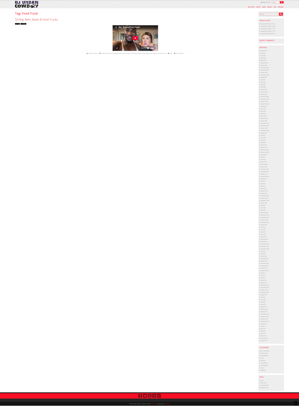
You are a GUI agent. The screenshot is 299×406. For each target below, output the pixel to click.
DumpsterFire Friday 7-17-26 (268, 28)
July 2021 (263, 181)
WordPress (167, 403)
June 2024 (263, 108)
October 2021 (264, 174)
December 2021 (265, 169)
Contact (258, 7)
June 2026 (263, 55)
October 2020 (264, 198)
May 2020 (263, 210)
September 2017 (265, 270)
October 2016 (264, 290)
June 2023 (263, 137)
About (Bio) (251, 7)
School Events (264, 363)
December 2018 (265, 244)
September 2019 (265, 222)
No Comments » (180, 53)
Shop (274, 7)
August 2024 (264, 106)
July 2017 (263, 273)
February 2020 (264, 212)
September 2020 (265, 200)
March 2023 (264, 145)
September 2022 (265, 152)
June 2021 (263, 183)
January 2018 (264, 261)
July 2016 (263, 297)
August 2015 (264, 323)
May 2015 (263, 331)
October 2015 (264, 319)
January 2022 (264, 166)
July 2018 (263, 251)
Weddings (263, 370)
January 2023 (264, 147)
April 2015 (263, 333)
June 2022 (263, 159)
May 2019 (263, 232)
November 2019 (265, 217)
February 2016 (264, 309)
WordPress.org (264, 387)
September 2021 (265, 176)
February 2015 (264, 338)
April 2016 (263, 304)
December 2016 (265, 285)
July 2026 (263, 53)
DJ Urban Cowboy (93, 53)
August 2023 (264, 133)
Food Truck (121, 53)
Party (161, 53)
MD (144, 53)
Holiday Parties (264, 355)
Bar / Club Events (265, 351)
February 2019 (264, 239)
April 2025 (263, 87)
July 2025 (263, 79)
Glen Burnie (134, 53)
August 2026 (264, 51)
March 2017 (264, 280)
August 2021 (264, 179)
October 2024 (264, 101)
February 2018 (264, 258)
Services (269, 7)
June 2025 (263, 82)
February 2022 (264, 164)
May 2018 (263, 253)
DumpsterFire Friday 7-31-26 (268, 26)
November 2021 (265, 171)
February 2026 (264, 63)
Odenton (154, 53)
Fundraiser (128, 53)
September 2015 (265, 321)
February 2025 (264, 92)
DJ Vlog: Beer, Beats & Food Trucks (36, 19)
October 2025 (264, 72)
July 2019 (263, 227)
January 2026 (264, 65)
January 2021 (264, 193)
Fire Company (114, 53)
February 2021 (264, 191)
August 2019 (264, 224)
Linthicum (140, 53)
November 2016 (265, 287)
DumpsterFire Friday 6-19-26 (268, 33)
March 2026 (264, 60)
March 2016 (264, 307)
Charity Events (264, 353)
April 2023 (263, 142)
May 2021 (263, 186)
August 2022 (264, 154)
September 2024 (265, 104)
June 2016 (263, 299)
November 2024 (265, 99)
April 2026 (263, 58)
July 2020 (263, 205)
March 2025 (264, 89)
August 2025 (264, 77)
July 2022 (263, 157)
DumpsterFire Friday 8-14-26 (268, 24)
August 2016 (264, 294)
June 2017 (263, 275)
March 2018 (264, 256)
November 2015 (265, 316)
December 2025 (265, 67)
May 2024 (263, 111)
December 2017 (265, 263)
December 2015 (265, 314)
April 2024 (263, 113)
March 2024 (264, 116)
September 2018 (265, 249)
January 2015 (264, 340)
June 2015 (263, 328)
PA (158, 53)
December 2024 (265, 96)
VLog (164, 53)
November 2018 (265, 246)
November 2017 (265, 266)
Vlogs (170, 53)
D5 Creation (154, 403)
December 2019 (265, 215)
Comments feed (265, 385)
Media (264, 7)
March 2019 (264, 237)
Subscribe (280, 7)
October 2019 (264, 220)
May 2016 (263, 302)
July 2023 (263, 135)
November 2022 (265, 150)
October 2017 (264, 268)
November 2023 (265, 125)
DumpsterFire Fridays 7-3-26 (268, 31)
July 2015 (263, 326)
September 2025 (265, 75)
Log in (262, 380)
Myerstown (149, 53)
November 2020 (265, 195)
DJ (109, 53)
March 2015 (264, 336)
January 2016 (264, 311)
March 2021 (264, 188)
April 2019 (263, 234)
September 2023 (265, 130)
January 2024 (264, 121)
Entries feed (264, 383)
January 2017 (264, 282)
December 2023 (265, 123)
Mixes (262, 358)
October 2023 (264, 128)
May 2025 (263, 84)
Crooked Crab (104, 53)
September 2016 (265, 292)
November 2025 (265, 70)
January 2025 (264, 94)
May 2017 (263, 278)
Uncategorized (264, 365)
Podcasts (263, 360)
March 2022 (264, 162)
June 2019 (263, 229)
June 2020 (263, 208)
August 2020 (264, 203)
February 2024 (264, 118)
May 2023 (263, 140)
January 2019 (264, 241)
